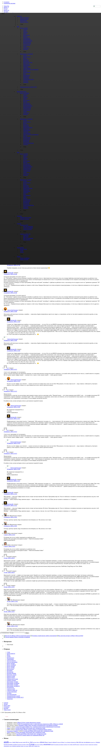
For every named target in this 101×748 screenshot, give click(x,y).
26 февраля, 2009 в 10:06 (10, 311)
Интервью (9, 670)
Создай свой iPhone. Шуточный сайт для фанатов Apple (30, 728)
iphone (42, 742)
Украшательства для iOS (13, 696)
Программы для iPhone (13, 683)
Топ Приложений (11, 694)
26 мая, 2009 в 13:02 (12, 601)
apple (6, 742)
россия (22, 746)
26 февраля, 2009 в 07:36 (13, 265)
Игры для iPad (11, 663)
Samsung (98, 742)
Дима (8, 728)
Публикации (10, 687)
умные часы (31, 746)
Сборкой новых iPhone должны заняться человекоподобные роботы (33, 729)
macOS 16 (6, 10)
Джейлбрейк (10, 659)
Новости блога (11, 677)
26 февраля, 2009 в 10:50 (13, 321)
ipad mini (34, 742)
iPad (31, 742)
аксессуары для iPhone (39, 744)
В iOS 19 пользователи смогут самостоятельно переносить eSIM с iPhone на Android (40, 724)
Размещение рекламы (9, 3)
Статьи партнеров (12, 691)
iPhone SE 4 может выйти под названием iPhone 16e (30, 735)
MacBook (69, 742)
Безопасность (10, 657)
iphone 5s (50, 742)
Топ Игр (6, 11)
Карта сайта (7, 705)
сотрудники (26, 746)
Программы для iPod (12, 684)
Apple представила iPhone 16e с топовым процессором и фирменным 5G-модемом (38, 726)
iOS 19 (5, 9)
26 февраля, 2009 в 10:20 (13, 407)
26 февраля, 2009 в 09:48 (10, 274)
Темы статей (7, 709)
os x (95, 742)
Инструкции (10, 669)
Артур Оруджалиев (12, 310)
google (24, 742)
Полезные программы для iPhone (10, 744)
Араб (8, 732)
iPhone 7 (63, 742)
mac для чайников (85, 742)
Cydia (8, 652)
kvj (8, 368)
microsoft (92, 742)
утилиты (35, 746)
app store (20, 742)
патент (10, 746)
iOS (26, 742)
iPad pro (38, 742)
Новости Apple (11, 676)
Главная (6, 702)
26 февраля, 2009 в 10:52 (10, 494)
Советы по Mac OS (12, 690)
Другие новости (11, 660)
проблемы (18, 746)
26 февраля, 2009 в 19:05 (10, 517)
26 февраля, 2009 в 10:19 (13, 381)
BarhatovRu (10, 272)
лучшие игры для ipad (84, 744)
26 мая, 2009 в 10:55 (9, 587)
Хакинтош (10, 698)
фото (39, 746)
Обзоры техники (11, 680)
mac (66, 742)
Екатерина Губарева (12, 731)
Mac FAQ (78, 742)
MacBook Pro (73, 742)
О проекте (6, 2)
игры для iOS (73, 744)
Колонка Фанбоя (11, 673)
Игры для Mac (11, 667)
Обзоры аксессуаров (12, 679)
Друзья (5, 704)
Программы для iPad (12, 681)
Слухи (31, 744)
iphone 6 (55, 742)
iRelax (8, 655)
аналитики (47, 744)
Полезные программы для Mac (23, 744)
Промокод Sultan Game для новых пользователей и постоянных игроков (38, 725)
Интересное (10, 672)
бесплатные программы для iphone (60, 744)
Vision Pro (6, 6)
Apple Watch (15, 742)
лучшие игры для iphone (92, 744)
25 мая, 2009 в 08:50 (9, 558)
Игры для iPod (11, 666)
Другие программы (12, 662)
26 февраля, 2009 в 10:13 (10, 369)
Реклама (6, 708)
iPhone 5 (46, 742)
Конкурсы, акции (11, 674)
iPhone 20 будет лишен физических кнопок (28, 722)
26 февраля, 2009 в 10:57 (13, 418)
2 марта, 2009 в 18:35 (9, 534)
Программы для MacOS (13, 686)
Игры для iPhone (11, 665)
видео (69, 744)
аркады (52, 744)
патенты (14, 746)
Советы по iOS (11, 689)
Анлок (8, 656)
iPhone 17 (6, 7)
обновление (6, 746)
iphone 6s (59, 742)
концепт (77, 744)
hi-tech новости (11, 653)
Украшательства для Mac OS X (15, 697)
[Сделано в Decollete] (5, 716)
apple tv (10, 742)
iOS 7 (29, 742)
